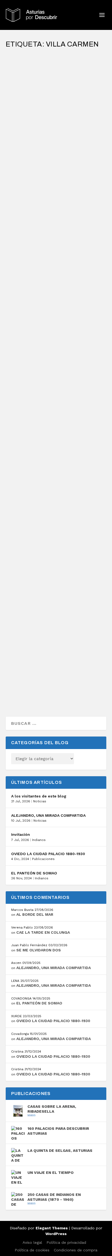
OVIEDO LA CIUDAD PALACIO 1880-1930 (48, 854)
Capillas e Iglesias (84, 238)
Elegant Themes (52, 1228)
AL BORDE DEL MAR (34, 914)
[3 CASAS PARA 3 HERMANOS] (56, 622)
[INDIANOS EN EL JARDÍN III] (56, 139)
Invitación (20, 834)
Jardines (75, 160)
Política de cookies (32, 1250)
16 (13, 389)
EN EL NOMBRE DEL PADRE (42, 229)
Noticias (39, 801)
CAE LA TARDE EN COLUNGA (43, 932)
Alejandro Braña (31, 76)
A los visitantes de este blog (38, 796)
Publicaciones (43, 859)
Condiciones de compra (75, 1250)
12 (48, 244)
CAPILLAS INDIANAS (34, 459)
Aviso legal (32, 1242)
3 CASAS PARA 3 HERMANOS (43, 634)
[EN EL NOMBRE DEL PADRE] (56, 217)
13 (13, 557)
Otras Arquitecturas (27, 244)
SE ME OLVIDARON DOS (38, 950)
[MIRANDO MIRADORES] (56, 55)
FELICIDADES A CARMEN (39, 306)
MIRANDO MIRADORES (37, 67)
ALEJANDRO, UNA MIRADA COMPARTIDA (48, 815)
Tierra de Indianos (83, 76)
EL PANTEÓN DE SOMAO (34, 873)
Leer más (25, 118)
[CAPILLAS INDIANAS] (56, 447)
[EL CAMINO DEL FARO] (56, 531)
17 (30, 648)
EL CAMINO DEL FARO (35, 543)
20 (30, 320)
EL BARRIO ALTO (30, 375)
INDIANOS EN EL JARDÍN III (42, 151)
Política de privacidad (66, 1242)
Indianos (39, 840)
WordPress (56, 1234)
